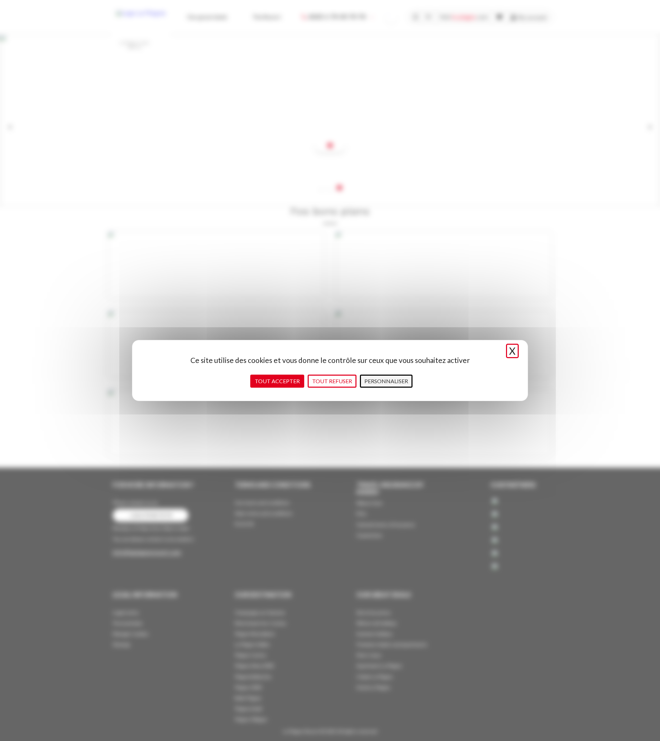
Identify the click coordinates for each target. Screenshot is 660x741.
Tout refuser (332, 381)
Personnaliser (386, 381)
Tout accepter (277, 381)
